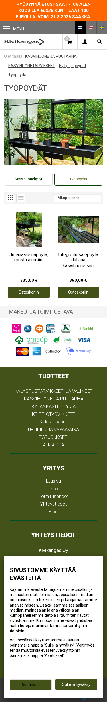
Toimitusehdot (54, 496)
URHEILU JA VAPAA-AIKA (53, 429)
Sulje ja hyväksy (76, 684)
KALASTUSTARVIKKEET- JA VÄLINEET (54, 391)
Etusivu (53, 481)
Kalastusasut (53, 422)
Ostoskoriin (29, 292)
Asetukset (30, 684)
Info (53, 488)
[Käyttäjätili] (84, 41)
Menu (18, 29)
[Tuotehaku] (99, 41)
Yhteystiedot (53, 504)
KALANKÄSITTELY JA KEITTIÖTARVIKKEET (54, 410)
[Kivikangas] (24, 41)
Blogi (53, 511)
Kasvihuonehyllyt (28, 179)
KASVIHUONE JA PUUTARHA (53, 399)
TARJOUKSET (53, 437)
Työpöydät (78, 179)
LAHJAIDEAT (54, 445)
